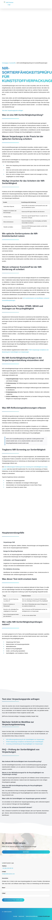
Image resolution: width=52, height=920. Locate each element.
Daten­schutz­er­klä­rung (31, 916)
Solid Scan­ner (8, 911)
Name (4, 887)
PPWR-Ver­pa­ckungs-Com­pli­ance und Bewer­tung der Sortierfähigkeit (24, 741)
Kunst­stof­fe (12, 63)
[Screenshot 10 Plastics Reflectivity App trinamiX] (26, 491)
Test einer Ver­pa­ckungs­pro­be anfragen (12, 110)
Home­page (5, 63)
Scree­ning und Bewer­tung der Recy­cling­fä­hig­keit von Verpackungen (24, 744)
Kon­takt (15, 916)
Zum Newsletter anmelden (13, 900)
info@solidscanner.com (8, 873)
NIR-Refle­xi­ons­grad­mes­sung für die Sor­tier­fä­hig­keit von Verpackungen (25, 739)
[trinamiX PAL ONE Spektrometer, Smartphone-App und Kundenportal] (26, 657)
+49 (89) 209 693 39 (7, 868)
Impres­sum (21, 916)
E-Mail (4, 893)
